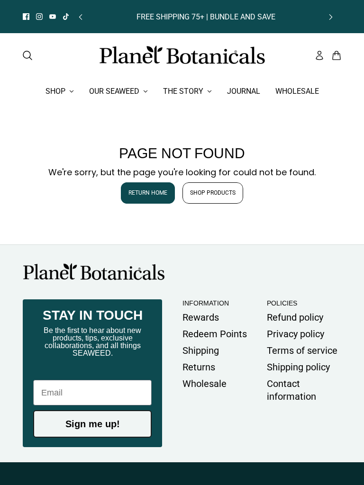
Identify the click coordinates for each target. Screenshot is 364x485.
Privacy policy (295, 334)
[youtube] (52, 16)
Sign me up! (92, 424)
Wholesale (204, 383)
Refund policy (295, 317)
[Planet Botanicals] (182, 55)
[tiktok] (66, 16)
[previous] (80, 16)
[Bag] (336, 55)
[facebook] (26, 16)
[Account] (319, 55)
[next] (330, 16)
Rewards (200, 317)
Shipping (200, 350)
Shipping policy (298, 367)
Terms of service (302, 350)
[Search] (27, 55)
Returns (198, 367)
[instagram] (39, 16)
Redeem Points (214, 334)
